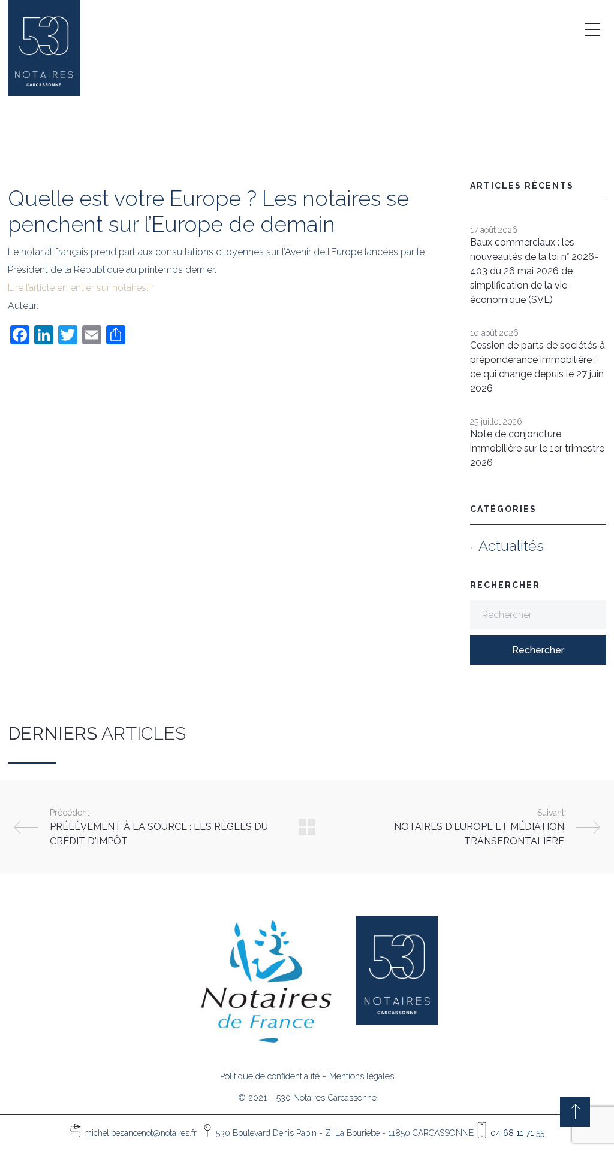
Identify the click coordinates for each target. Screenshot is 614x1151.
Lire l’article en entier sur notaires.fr (81, 287)
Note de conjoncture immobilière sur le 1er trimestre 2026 (537, 448)
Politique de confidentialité (270, 1076)
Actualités (511, 546)
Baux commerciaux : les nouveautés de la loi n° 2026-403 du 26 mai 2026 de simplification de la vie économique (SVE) (534, 271)
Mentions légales (361, 1076)
